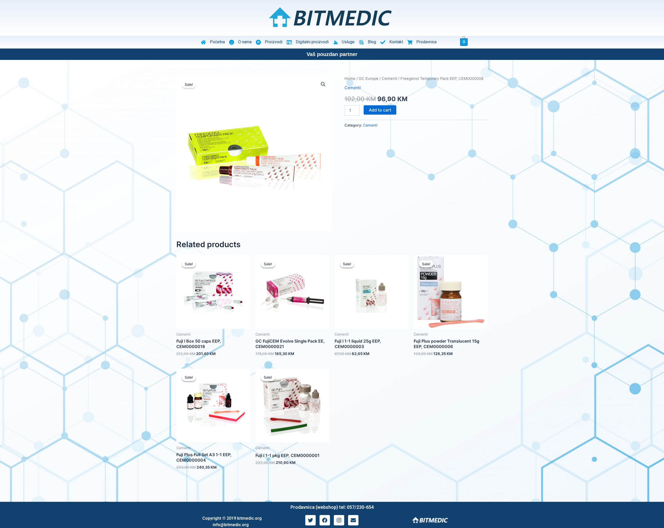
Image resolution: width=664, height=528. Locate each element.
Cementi (389, 78)
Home (349, 78)
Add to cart (380, 110)
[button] (323, 84)
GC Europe (368, 78)
